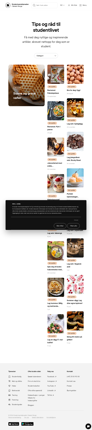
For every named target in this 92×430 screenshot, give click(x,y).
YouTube (50, 386)
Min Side (74, 5)
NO (61, 5)
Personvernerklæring (14, 417)
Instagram (51, 381)
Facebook (50, 377)
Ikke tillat (60, 226)
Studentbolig (16, 377)
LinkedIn (50, 391)
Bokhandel (16, 391)
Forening (15, 400)
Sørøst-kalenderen (34, 377)
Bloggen (31, 405)
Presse (69, 386)
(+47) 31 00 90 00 (73, 377)
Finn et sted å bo (34, 381)
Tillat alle (73, 226)
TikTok (49, 395)
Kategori (40, 56)
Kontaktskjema (51, 417)
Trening (14, 395)
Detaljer (76, 220)
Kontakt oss (71, 381)
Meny (85, 5)
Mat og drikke (17, 381)
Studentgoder (17, 404)
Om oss (26, 417)
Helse (14, 386)
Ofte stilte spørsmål (35, 391)
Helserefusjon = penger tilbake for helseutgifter (36, 398)
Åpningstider (71, 391)
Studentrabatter (34, 386)
